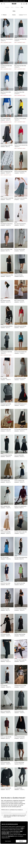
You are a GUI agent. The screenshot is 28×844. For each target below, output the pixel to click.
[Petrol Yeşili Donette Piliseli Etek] (20, 187)
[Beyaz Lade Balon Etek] (7, 495)
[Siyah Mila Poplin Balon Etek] (7, 54)
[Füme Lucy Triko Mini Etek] (7, 777)
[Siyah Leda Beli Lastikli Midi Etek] (20, 418)
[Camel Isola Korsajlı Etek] (7, 520)
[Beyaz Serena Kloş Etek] (20, 289)
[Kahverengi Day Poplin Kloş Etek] (7, 212)
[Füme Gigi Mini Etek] (20, 777)
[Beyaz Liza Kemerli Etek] (7, 700)
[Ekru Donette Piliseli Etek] (7, 107)
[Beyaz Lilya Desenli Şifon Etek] (7, 160)
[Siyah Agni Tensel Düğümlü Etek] (20, 546)
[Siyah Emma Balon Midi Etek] (7, 444)
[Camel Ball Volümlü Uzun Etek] (20, 674)
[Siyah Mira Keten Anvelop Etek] (20, 520)
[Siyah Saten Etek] (7, 674)
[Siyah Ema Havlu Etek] (7, 597)
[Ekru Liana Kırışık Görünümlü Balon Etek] (20, 212)
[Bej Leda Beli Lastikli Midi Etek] (20, 315)
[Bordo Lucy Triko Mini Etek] (7, 725)
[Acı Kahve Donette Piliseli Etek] (20, 597)
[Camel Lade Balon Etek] (7, 469)
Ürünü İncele (7, 39)
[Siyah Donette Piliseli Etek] (20, 725)
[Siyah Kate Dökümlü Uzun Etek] (7, 264)
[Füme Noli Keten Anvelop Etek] (7, 134)
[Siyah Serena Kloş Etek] (7, 623)
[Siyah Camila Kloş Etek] (7, 751)
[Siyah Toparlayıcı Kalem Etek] (7, 340)
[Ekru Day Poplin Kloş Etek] (20, 238)
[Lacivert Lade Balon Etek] (20, 469)
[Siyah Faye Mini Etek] (20, 264)
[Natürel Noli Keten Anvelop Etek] (7, 187)
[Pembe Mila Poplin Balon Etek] (20, 28)
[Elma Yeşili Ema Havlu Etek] (20, 572)
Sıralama (14, 14)
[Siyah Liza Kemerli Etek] (20, 444)
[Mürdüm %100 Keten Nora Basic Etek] (20, 495)
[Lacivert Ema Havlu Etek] (7, 572)
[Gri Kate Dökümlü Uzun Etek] (20, 367)
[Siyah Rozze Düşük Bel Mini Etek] (7, 315)
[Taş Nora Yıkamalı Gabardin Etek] (20, 134)
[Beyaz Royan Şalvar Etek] (7, 81)
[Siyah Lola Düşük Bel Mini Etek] (20, 340)
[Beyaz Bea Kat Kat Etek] (7, 289)
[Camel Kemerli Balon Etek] (7, 418)
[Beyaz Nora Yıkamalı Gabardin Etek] (7, 28)
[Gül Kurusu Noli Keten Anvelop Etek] (7, 238)
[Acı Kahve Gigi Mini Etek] (20, 751)
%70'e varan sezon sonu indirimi (14, 1)
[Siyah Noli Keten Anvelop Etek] (20, 649)
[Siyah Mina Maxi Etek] (7, 649)
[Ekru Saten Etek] (7, 367)
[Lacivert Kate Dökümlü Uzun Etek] (20, 392)
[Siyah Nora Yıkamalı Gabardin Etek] (20, 107)
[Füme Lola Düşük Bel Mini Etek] (20, 160)
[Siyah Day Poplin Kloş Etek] (20, 623)
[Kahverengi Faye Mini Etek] (7, 392)
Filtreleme (4, 14)
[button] (2, 37)
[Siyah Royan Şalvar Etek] (20, 81)
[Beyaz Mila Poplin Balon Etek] (20, 54)
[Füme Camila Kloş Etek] (20, 700)
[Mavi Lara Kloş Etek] (7, 546)
